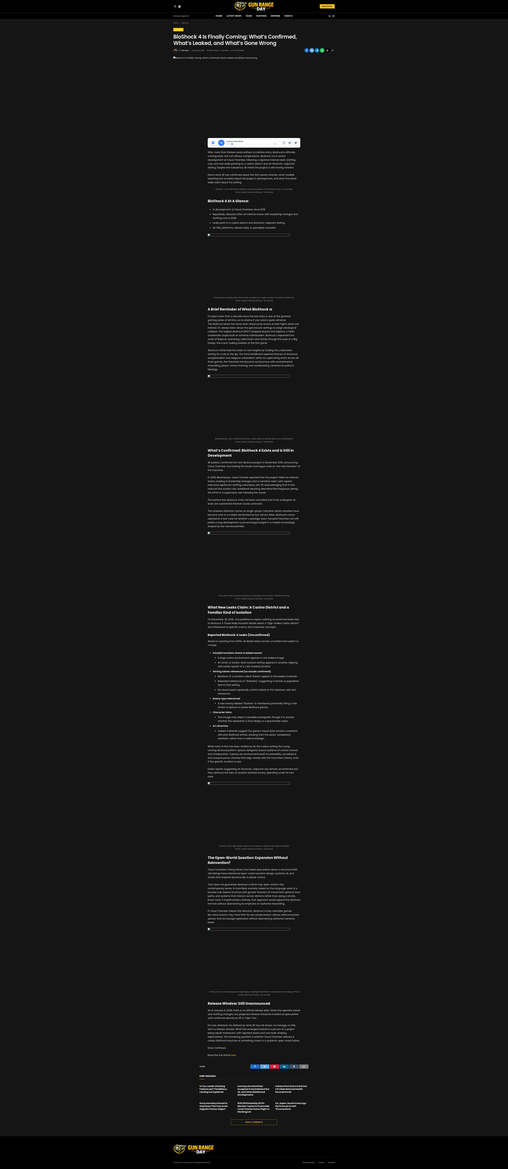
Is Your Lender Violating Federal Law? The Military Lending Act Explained (213, 1089)
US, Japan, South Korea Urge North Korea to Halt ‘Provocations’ (290, 1106)
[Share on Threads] (327, 50)
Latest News (233, 15)
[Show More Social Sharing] (332, 50)
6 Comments (238, 50)
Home (219, 15)
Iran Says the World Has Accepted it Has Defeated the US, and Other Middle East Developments (253, 1090)
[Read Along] (289, 142)
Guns (249, 15)
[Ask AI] (295, 142)
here (233, 1055)
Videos (288, 15)
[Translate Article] (283, 142)
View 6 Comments (254, 1122)
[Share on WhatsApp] (322, 50)
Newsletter (327, 6)
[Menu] (333, 16)
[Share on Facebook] (306, 50)
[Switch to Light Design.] (175, 6)
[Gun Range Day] (254, 6)
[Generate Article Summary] (213, 142)
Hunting (261, 15)
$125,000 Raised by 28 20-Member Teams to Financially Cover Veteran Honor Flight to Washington (253, 1107)
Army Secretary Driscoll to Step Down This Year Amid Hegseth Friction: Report (213, 1106)
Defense (275, 15)
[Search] (329, 16)
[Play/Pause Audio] (221, 143)
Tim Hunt (185, 50)
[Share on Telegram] (317, 50)
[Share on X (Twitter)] (312, 50)
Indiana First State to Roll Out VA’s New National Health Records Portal (291, 1089)
